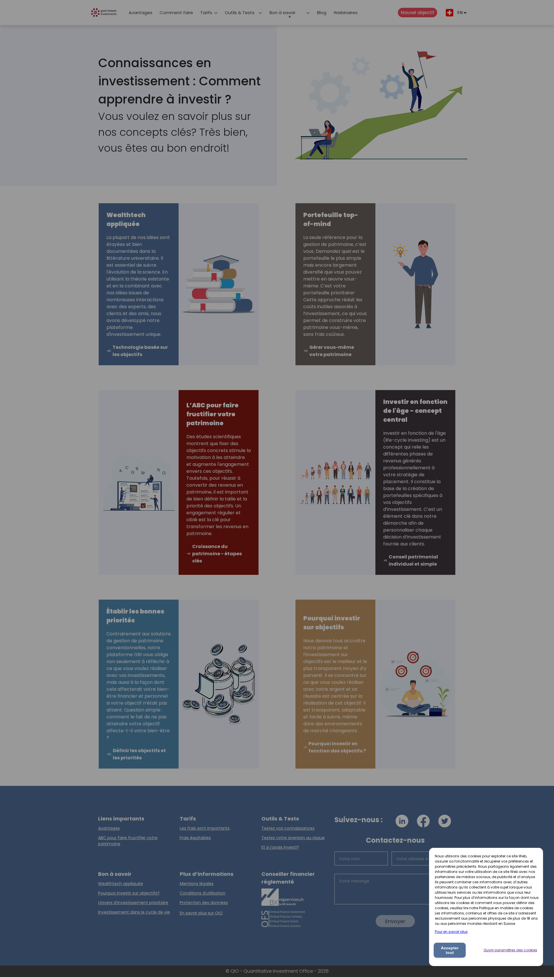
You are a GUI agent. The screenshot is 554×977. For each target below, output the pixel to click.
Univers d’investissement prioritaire (133, 903)
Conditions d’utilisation (202, 893)
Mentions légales (197, 883)
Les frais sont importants (205, 828)
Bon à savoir (282, 13)
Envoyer (395, 921)
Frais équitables (195, 838)
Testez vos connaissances (288, 828)
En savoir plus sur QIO (201, 913)
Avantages (140, 13)
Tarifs (206, 13)
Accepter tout (449, 950)
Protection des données (204, 903)
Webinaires (346, 13)
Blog (321, 13)
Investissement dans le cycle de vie (134, 912)
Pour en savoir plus (451, 931)
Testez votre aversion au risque (293, 838)
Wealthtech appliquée (120, 883)
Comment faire (176, 13)
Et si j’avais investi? (280, 847)
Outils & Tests (239, 13)
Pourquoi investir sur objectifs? (129, 893)
